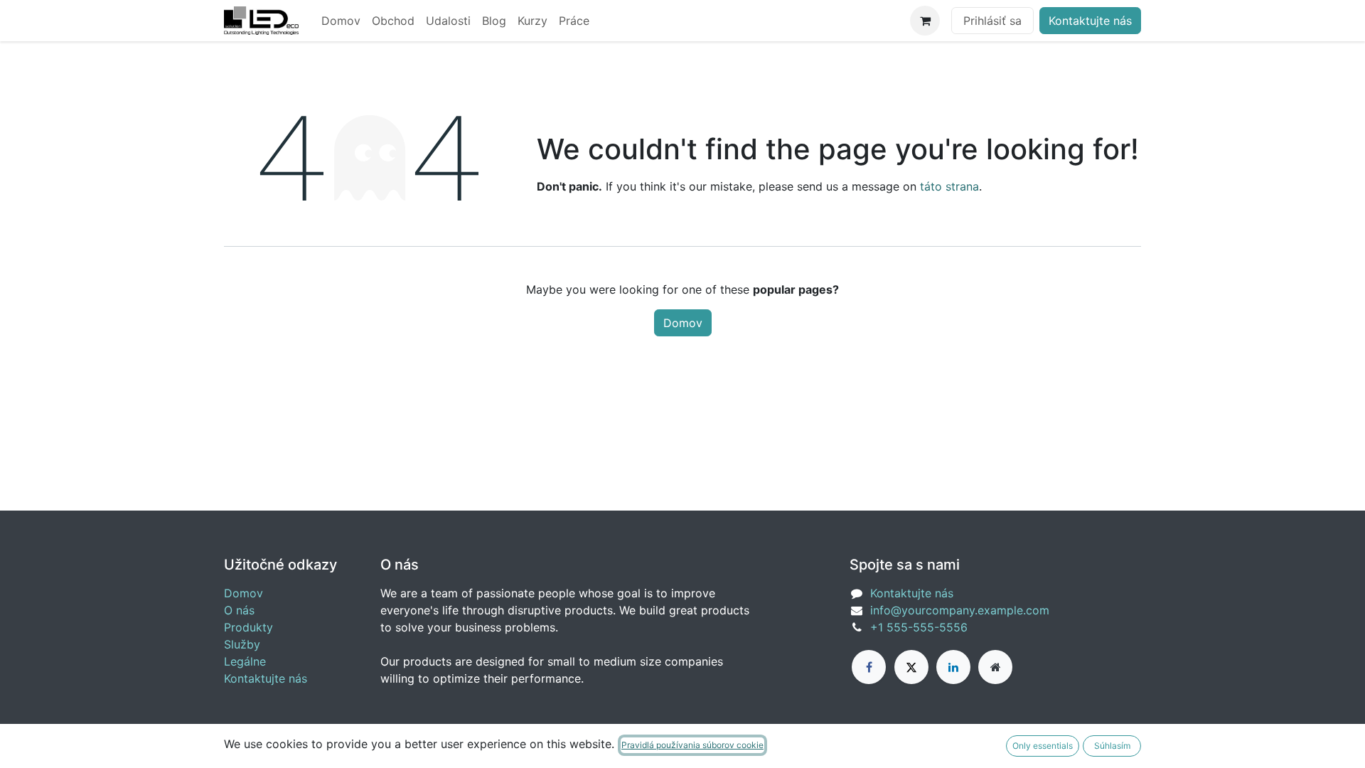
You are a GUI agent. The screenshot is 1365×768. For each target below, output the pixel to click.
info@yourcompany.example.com (959, 610)
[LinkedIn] (953, 667)
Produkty (248, 627)
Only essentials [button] (1042, 745)
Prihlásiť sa (992, 21)
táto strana (949, 186)
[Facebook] (869, 667)
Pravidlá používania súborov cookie (692, 745)
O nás (239, 610)
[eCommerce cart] (925, 21)
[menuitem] (341, 20)
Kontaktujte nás (1090, 21)
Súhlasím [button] (1112, 745)
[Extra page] (995, 667)
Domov (682, 323)
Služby (242, 644)
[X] (911, 667)
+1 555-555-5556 (919, 627)
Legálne (245, 661)
